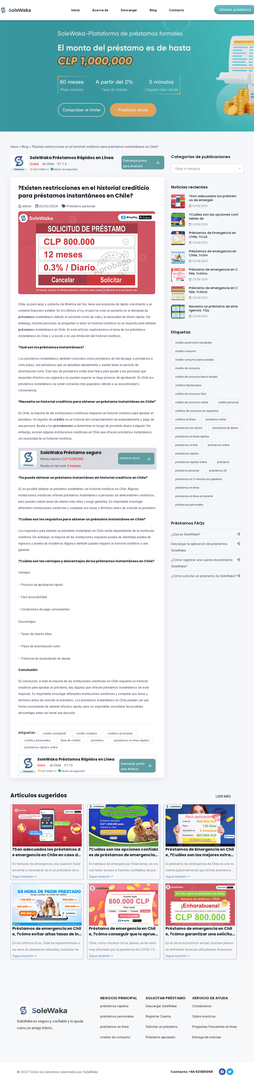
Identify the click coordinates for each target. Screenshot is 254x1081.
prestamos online (219, 445)
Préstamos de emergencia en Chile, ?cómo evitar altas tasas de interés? (46, 934)
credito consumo (185, 351)
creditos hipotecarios (188, 385)
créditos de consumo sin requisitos (196, 410)
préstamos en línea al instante (194, 496)
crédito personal (228, 402)
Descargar (129, 10)
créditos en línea (185, 419)
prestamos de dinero (226, 428)
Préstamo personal (80, 206)
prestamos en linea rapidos (131, 740)
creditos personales (37, 740)
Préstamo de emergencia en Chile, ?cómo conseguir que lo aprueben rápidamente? (123, 934)
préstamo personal (187, 470)
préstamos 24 (218, 470)
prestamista (62, 426)
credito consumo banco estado (194, 359)
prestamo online (216, 419)
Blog (153, 10)
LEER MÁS (223, 796)
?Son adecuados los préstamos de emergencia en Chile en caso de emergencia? (46, 855)
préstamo (25, 330)
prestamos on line (186, 445)
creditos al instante (120, 733)
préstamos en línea (187, 487)
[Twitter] (230, 1071)
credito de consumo (187, 368)
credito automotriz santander (193, 342)
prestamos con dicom (188, 428)
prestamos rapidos (187, 453)
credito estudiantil (54, 733)
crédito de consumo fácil (190, 393)
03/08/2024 (200, 206)
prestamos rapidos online (41, 747)
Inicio (75, 10)
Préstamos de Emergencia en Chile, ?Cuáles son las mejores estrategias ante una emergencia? (200, 855)
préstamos (26, 317)
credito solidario (86, 733)
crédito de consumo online (191, 402)
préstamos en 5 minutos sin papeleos (198, 479)
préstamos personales (189, 504)
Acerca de (100, 10)
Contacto (176, 10)
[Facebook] (222, 1071)
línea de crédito (71, 740)
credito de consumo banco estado (196, 376)
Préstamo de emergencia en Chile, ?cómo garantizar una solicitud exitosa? (200, 934)
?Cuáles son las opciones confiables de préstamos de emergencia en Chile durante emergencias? (123, 855)
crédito (58, 419)
